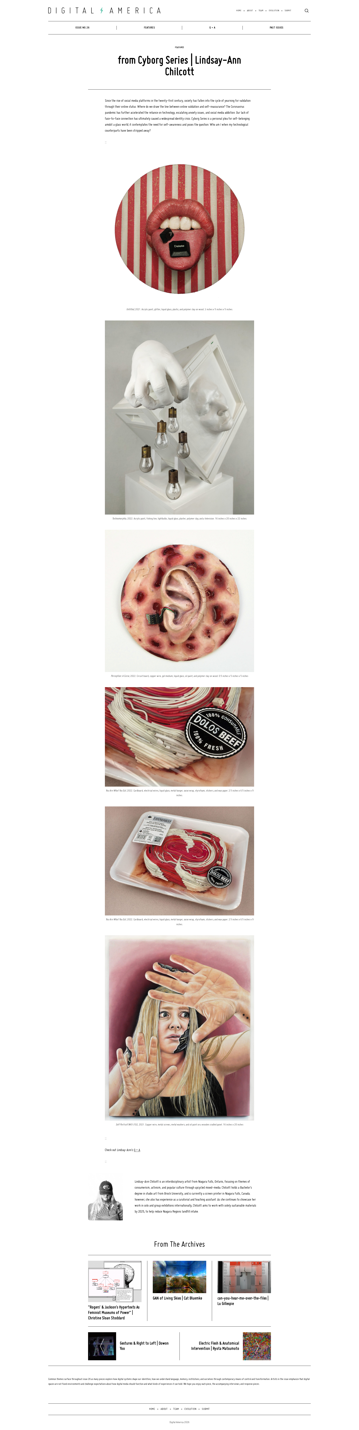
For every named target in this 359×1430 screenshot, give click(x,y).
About (250, 11)
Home (238, 11)
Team (261, 11)
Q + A (212, 27)
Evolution (274, 11)
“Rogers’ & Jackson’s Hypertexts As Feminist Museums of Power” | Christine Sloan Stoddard (113, 1312)
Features (149, 27)
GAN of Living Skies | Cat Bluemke (177, 1298)
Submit (288, 11)
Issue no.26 (82, 27)
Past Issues (276, 27)
